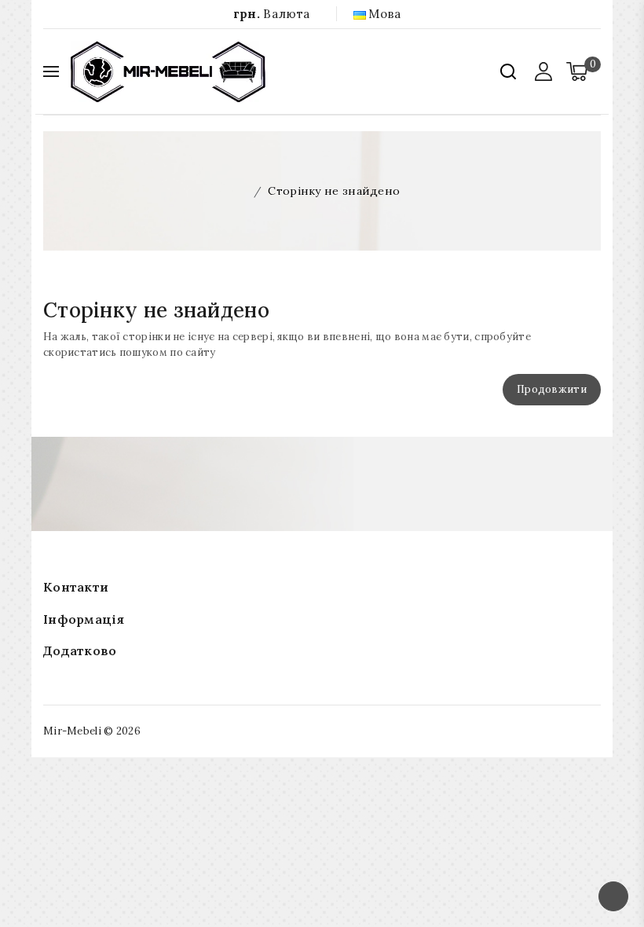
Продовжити (552, 389)
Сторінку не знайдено (334, 191)
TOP (613, 896)
